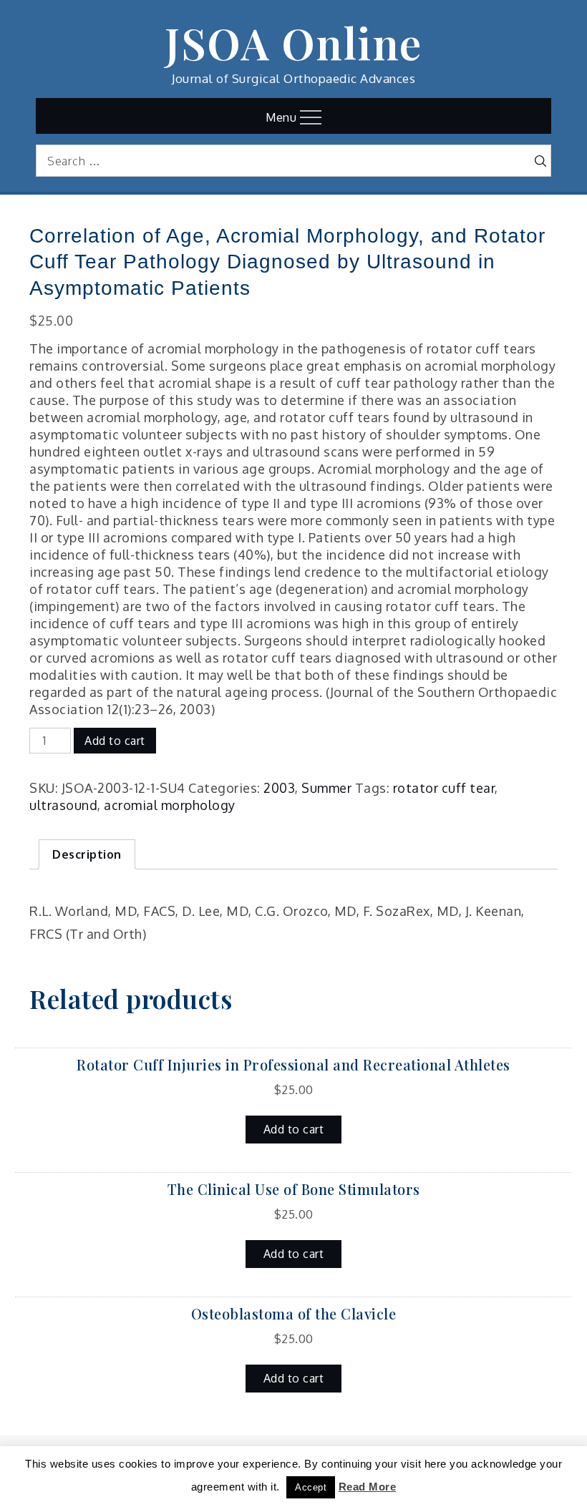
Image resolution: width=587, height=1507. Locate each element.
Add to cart (114, 740)
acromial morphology (170, 805)
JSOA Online (293, 42)
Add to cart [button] (293, 1129)
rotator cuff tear (444, 788)
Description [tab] (87, 854)
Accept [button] (310, 1487)
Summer (326, 788)
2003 (279, 788)
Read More (368, 1487)
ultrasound (63, 805)
